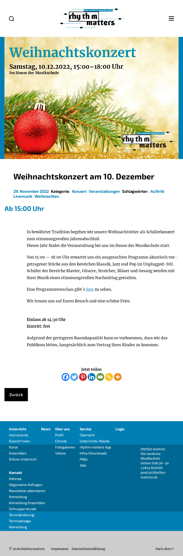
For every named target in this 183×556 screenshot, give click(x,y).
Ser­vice (86, 429)
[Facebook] (65, 377)
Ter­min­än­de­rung (21, 515)
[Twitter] (74, 377)
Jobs (83, 465)
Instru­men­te (18, 435)
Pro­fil (59, 435)
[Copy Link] (109, 377)
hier (90, 289)
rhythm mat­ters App (95, 447)
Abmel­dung (18, 527)
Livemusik (22, 196)
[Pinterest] (83, 377)
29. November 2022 (31, 191)
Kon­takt (15, 472)
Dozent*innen (19, 441)
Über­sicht (87, 435)
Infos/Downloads (93, 453)
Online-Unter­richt (22, 459)
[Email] (100, 377)
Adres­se (15, 478)
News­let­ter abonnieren (27, 490)
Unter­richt (17, 429)
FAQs (84, 459)
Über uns (62, 429)
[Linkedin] (92, 377)
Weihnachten (47, 196)
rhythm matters (32, 549)
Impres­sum (60, 549)
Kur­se (13, 447)
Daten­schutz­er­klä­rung (88, 549)
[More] (118, 377)
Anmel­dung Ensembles (27, 503)
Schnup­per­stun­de (22, 509)
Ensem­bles (17, 453)
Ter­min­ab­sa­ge (20, 521)
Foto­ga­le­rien (65, 447)
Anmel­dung (18, 496)
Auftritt (157, 191)
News (46, 429)
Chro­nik (61, 441)
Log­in (120, 429)
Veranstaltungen (104, 191)
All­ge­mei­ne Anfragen (25, 484)
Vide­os (60, 453)
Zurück (16, 394)
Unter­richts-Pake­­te (95, 441)
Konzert (79, 191)
